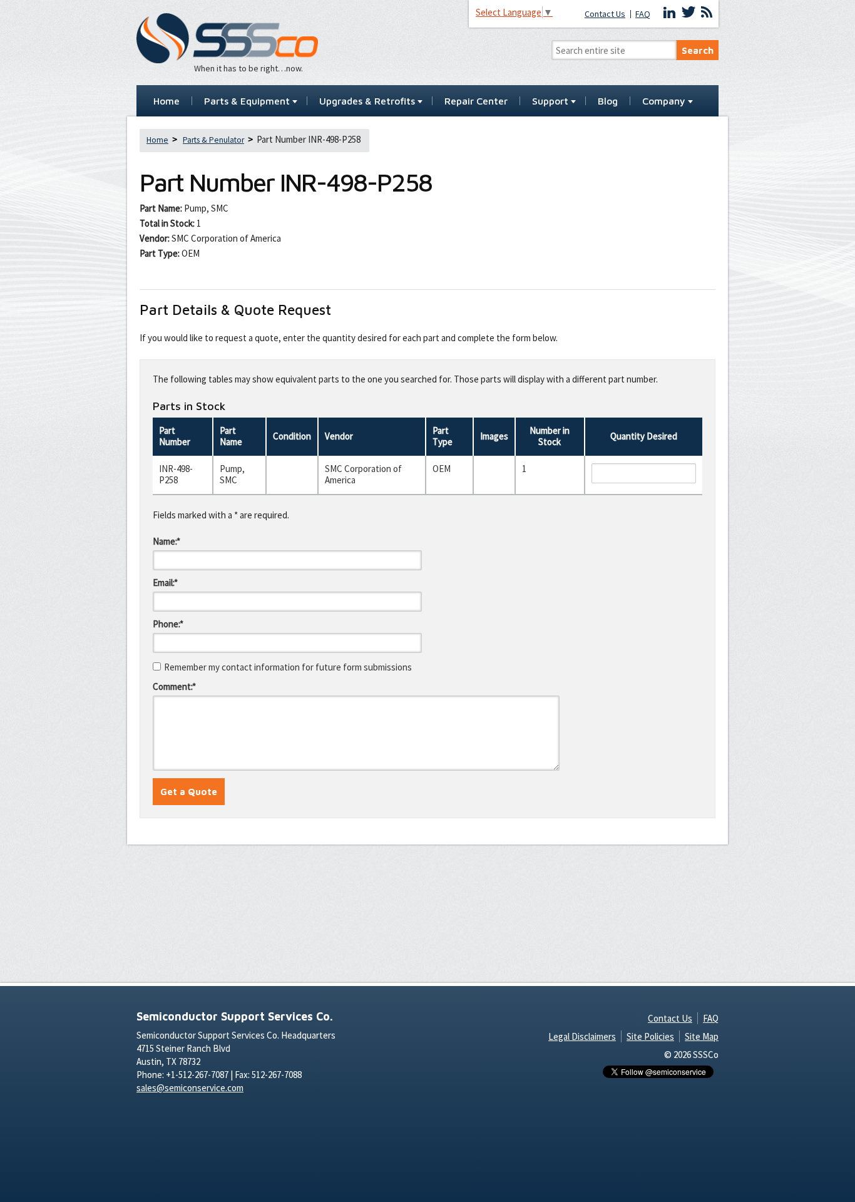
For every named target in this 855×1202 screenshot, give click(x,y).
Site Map (702, 1036)
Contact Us (605, 14)
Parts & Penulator (213, 140)
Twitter (688, 12)
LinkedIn (669, 12)
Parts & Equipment (247, 101)
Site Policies (650, 1036)
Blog (608, 101)
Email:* (165, 582)
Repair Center (476, 101)
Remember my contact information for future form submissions (288, 667)
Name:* (166, 541)
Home (166, 101)
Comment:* (174, 686)
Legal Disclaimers (582, 1036)
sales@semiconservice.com (189, 1088)
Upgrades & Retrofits (367, 101)
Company (663, 101)
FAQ (642, 14)
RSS (706, 12)
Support (550, 101)
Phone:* (168, 624)
